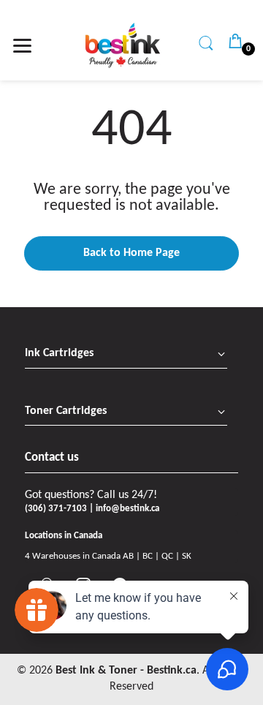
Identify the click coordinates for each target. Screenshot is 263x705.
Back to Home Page (131, 253)
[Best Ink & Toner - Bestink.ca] (123, 45)
